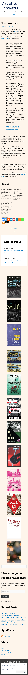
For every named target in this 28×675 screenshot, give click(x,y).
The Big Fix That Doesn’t (8, 613)
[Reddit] (8, 219)
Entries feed (5, 650)
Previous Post (14, 228)
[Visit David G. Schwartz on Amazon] (7, 662)
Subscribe (5, 596)
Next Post (14, 232)
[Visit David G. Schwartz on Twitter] (14, 662)
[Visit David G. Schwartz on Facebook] (16, 662)
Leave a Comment (8, 250)
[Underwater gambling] (7, 207)
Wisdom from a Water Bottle (10, 615)
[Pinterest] (14, 219)
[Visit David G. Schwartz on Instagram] (23, 662)
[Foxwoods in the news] (7, 193)
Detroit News (5, 38)
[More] (3, 223)
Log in (3, 648)
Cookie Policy (5, 669)
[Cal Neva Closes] (19, 193)
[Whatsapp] (22, 219)
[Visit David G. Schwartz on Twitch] (19, 662)
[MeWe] (17, 219)
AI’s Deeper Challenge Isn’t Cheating (12, 624)
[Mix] (19, 219)
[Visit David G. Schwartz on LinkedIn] (10, 662)
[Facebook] (3, 219)
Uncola (16, 31)
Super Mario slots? (9, 258)
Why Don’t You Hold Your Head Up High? (13, 617)
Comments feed (6, 652)
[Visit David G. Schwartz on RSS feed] (4, 662)
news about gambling (17, 250)
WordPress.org (5, 655)
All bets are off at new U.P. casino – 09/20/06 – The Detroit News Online (13, 127)
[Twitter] (5, 219)
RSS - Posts (6, 636)
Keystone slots (8, 248)
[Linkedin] (11, 219)
